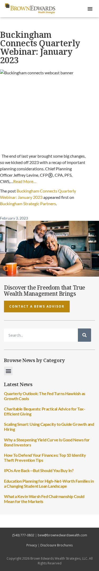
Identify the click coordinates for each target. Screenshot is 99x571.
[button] (90, 9)
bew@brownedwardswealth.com (62, 535)
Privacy (31, 545)
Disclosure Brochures (56, 545)
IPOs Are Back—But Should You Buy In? (39, 470)
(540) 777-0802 (23, 535)
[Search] (84, 335)
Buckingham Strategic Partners (28, 203)
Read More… (24, 181)
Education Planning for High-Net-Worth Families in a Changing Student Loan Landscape (49, 483)
